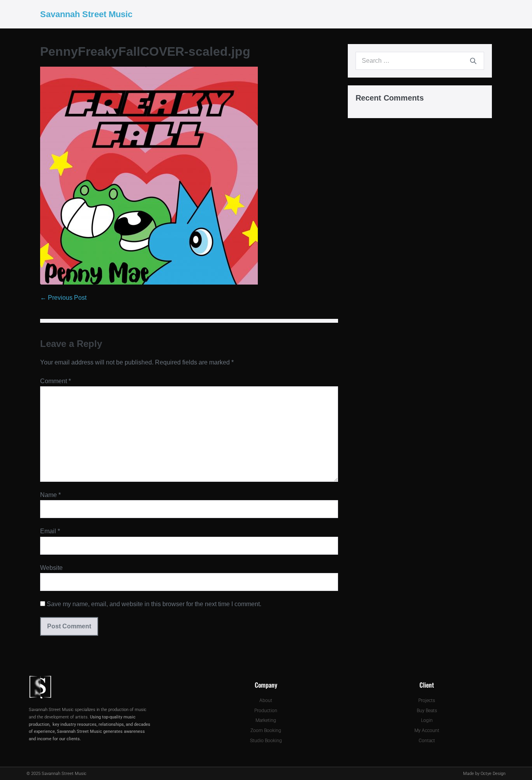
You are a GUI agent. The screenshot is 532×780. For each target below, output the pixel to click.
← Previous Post (63, 297)
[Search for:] (420, 60)
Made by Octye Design (484, 773)
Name (50, 495)
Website (51, 567)
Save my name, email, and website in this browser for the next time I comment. (154, 604)
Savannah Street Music (86, 14)
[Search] (473, 61)
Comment (55, 381)
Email (50, 531)
